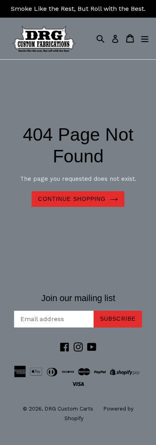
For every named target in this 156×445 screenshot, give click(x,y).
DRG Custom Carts (68, 409)
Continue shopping (72, 199)
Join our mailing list (78, 298)
